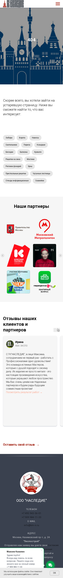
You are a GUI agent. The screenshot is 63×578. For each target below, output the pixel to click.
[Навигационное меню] (58, 3)
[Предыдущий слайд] (2, 518)
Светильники (11, 407)
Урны (30, 429)
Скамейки (39, 443)
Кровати (37, 414)
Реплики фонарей (13, 429)
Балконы (24, 414)
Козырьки (41, 407)
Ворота (22, 400)
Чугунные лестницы (41, 436)
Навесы (35, 400)
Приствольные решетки (16, 436)
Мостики (30, 422)
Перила (27, 407)
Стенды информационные (17, 443)
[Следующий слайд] (60, 518)
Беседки (9, 414)
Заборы (9, 400)
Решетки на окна (13, 422)
